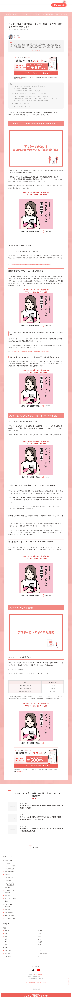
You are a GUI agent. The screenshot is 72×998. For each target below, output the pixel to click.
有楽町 (40, 942)
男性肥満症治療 (9, 871)
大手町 (40, 933)
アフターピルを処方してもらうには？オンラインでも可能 (29, 93)
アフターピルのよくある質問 (20, 103)
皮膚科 (7, 901)
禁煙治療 (7, 895)
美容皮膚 (7, 887)
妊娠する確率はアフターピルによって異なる (27, 91)
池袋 (6, 933)
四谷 (6, 944)
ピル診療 (7, 874)
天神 (39, 956)
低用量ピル (9, 877)
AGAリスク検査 (9, 915)
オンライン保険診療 (11, 898)
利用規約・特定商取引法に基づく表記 (36, 982)
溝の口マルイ (9, 953)
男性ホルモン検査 (10, 918)
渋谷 (39, 936)
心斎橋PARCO (42, 953)
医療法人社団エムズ (38, 974)
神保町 (40, 944)
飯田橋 (40, 930)
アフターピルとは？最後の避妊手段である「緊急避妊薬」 (29, 86)
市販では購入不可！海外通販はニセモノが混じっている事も (32, 96)
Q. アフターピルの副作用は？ (23, 106)
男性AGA (7, 863)
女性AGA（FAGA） (10, 866)
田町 (6, 942)
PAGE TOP (69, 981)
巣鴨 (39, 939)
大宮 (39, 950)
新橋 (6, 939)
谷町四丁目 (8, 956)
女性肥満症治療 (9, 869)
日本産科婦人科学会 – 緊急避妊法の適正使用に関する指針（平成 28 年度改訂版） (31, 264)
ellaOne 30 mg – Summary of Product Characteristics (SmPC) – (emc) (30, 351)
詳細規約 (19, 79)
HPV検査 (7, 909)
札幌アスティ (9, 950)
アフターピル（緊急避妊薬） (10, 884)
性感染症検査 (9, 912)
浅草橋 (7, 930)
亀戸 (6, 936)
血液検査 (7, 907)
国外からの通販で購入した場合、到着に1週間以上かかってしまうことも (35, 98)
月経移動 (8, 880)
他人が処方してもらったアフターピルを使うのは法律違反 (31, 100)
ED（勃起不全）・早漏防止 (10, 891)
